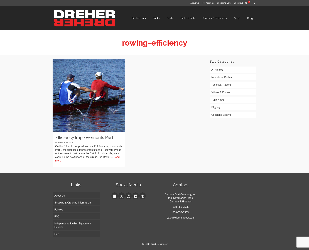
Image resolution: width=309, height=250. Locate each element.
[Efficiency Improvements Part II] (89, 95)
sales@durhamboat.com (181, 217)
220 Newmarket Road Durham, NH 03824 (180, 199)
